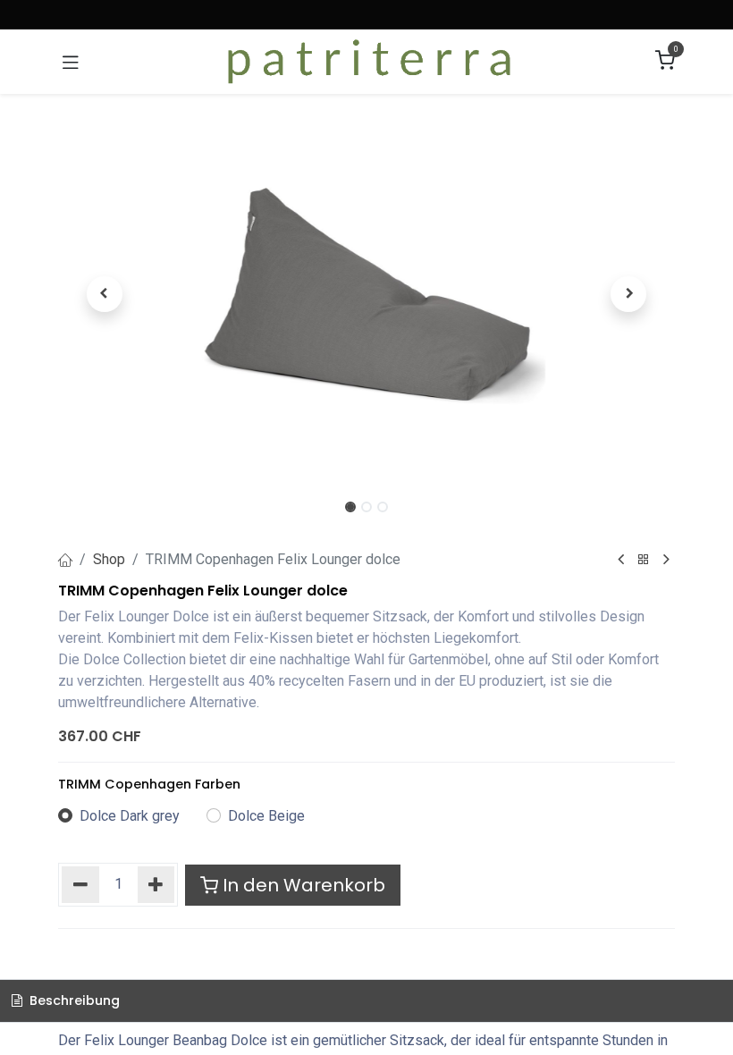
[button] (104, 294)
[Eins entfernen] (80, 884)
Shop (109, 559)
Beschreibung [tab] (73, 1000)
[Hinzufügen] (156, 884)
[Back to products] (643, 560)
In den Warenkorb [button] (301, 885)
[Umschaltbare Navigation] (70, 62)
